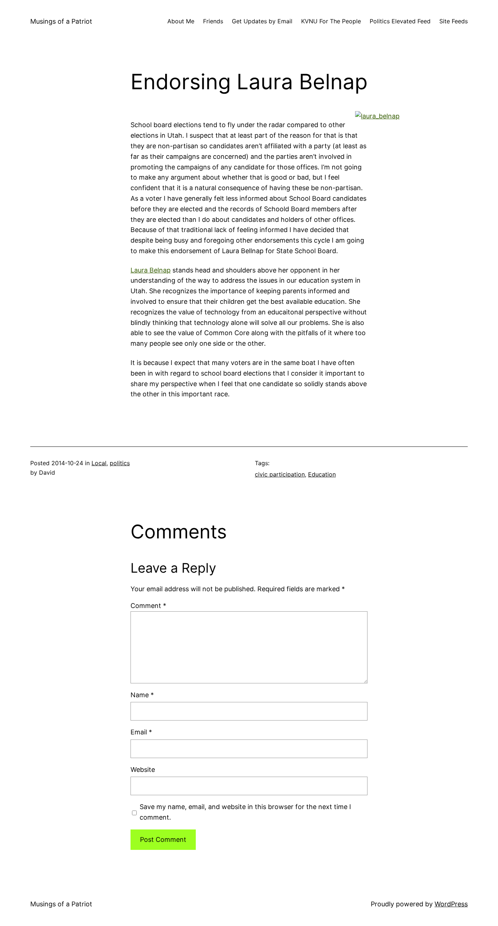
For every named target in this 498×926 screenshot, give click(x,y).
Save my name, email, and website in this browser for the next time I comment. (245, 812)
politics (120, 463)
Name (142, 695)
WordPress (451, 904)
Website (143, 769)
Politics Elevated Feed (400, 21)
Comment (148, 605)
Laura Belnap (151, 270)
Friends (213, 21)
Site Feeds (453, 21)
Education (322, 474)
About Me (180, 21)
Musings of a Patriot (61, 21)
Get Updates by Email (262, 21)
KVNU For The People (331, 21)
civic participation (280, 474)
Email (141, 732)
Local (99, 463)
